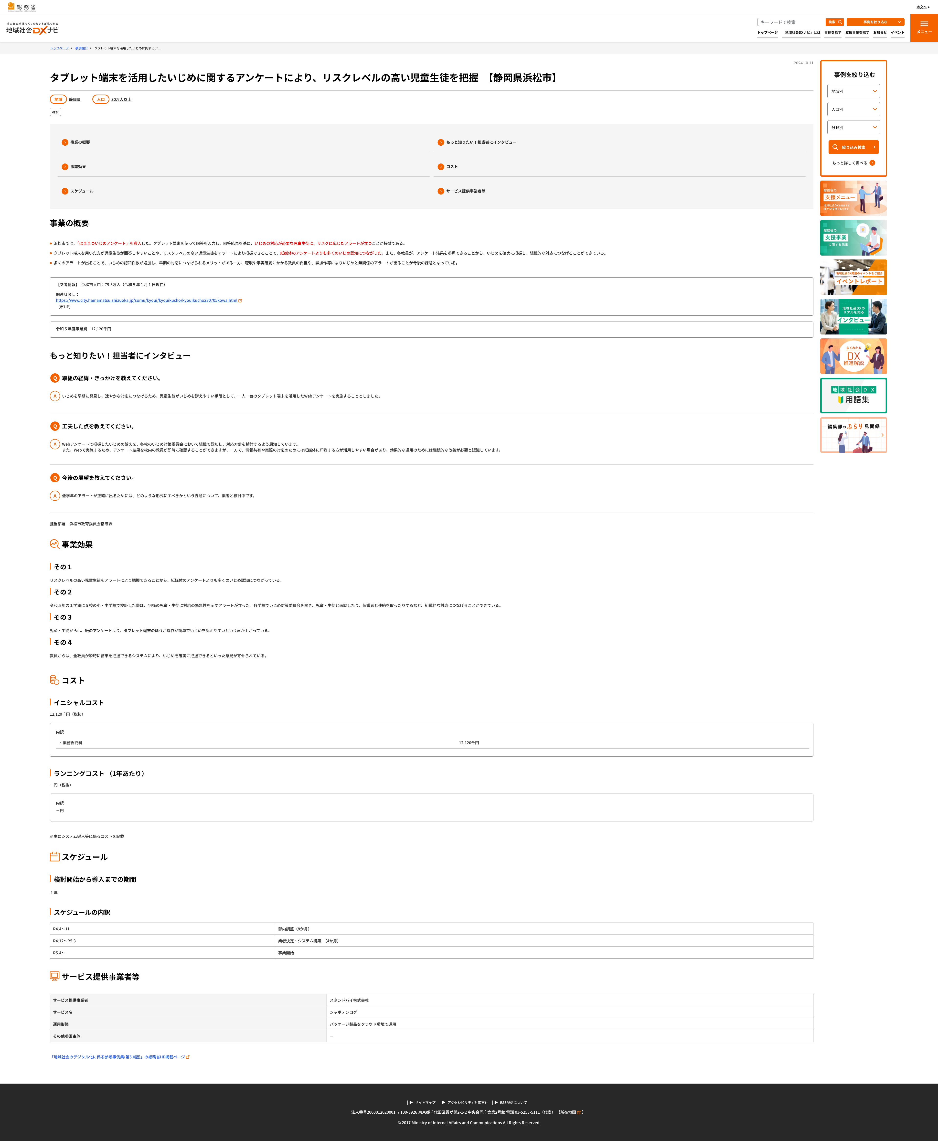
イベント (898, 32)
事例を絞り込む (875, 21)
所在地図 (568, 1112)
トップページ (767, 32)
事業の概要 (80, 142)
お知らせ (880, 32)
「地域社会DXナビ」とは (801, 32)
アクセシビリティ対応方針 (468, 1102)
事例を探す (833, 32)
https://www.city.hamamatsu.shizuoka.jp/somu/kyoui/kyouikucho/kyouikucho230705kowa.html (146, 300)
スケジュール (82, 191)
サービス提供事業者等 (465, 191)
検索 (832, 21)
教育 (55, 112)
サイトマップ (425, 1102)
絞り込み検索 (853, 147)
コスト (452, 166)
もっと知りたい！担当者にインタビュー (481, 142)
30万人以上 (121, 99)
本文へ (922, 6)
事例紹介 (81, 48)
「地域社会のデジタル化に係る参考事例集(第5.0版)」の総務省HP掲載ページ (117, 1057)
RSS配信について (513, 1102)
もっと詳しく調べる (849, 163)
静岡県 (75, 99)
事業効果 (78, 166)
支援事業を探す (857, 32)
